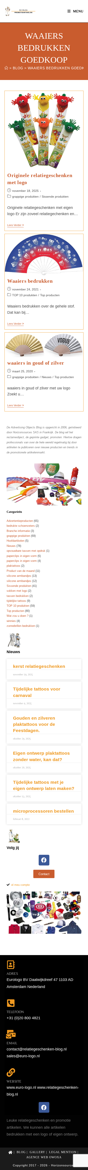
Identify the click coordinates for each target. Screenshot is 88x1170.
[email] (11, 1034)
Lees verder (15, 225)
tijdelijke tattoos (16, 600)
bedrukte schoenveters (21, 525)
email (12, 1043)
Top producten (50, 295)
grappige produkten (25, 196)
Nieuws (46, 377)
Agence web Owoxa (44, 1157)
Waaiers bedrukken (30, 281)
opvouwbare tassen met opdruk (26, 550)
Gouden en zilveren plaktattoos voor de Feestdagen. (34, 724)
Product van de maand (21, 570)
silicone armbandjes (19, 575)
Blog (21, 1152)
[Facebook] (44, 860)
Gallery (37, 1152)
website (14, 1081)
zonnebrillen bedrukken (21, 625)
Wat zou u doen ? (17, 615)
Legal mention (62, 1152)
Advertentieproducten (20, 520)
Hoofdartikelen (15, 540)
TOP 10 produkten (24, 295)
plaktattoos (13, 565)
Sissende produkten (55, 196)
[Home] (6, 68)
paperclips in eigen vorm (22, 556)
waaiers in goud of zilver (35, 363)
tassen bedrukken (18, 596)
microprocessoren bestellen (43, 811)
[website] (11, 1072)
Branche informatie (18, 530)
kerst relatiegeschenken (39, 666)
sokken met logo (17, 590)
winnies (11, 621)
